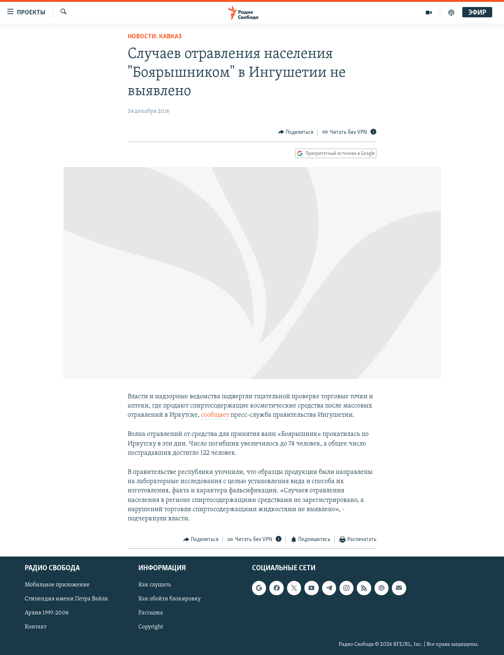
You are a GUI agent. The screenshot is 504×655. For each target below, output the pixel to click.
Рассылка (150, 613)
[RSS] (364, 588)
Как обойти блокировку (169, 599)
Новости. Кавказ (155, 37)
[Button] (296, 132)
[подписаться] (399, 588)
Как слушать (154, 585)
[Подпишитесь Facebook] (276, 588)
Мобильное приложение (57, 585)
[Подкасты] (381, 588)
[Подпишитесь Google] (259, 588)
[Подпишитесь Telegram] (329, 588)
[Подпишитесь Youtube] (311, 588)
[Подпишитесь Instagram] (346, 588)
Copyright (150, 627)
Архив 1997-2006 (47, 613)
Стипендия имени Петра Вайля (66, 599)
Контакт (35, 627)
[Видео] (429, 12)
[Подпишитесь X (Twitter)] (294, 588)
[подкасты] (451, 12)
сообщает (215, 415)
